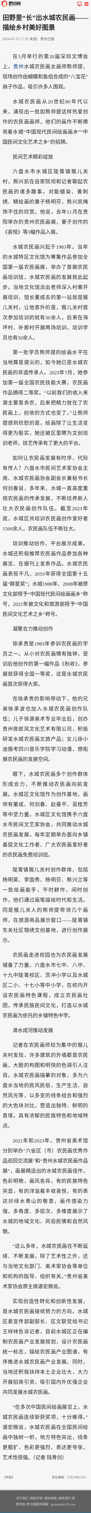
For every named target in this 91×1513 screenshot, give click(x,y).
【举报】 (9, 1477)
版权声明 (36, 1498)
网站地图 (50, 1498)
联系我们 (65, 1498)
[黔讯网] (12, 4)
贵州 (18, 66)
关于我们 (22, 1498)
